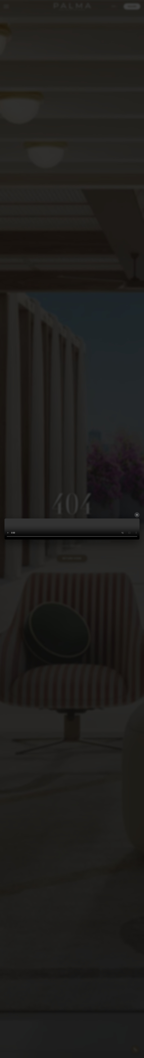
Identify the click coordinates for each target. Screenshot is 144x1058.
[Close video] (137, 514)
